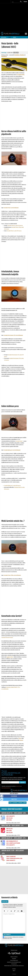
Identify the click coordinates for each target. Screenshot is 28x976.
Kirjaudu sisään (5, 901)
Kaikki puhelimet (3, 37)
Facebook (14, 796)
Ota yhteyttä (14, 958)
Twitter (14, 799)
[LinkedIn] (18, 52)
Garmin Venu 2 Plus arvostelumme (12, 575)
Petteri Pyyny (3, 52)
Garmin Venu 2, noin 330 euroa (14, 230)
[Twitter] (16, 52)
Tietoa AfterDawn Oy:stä (14, 960)
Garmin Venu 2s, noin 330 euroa (15, 225)
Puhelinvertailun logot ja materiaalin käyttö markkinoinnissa (14, 965)
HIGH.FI (14, 970)
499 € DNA (9, 820)
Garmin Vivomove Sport (7, 637)
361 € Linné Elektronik (13, 843)
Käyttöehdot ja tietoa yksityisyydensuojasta (14, 962)
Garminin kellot (20, 74)
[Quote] (11, 910)
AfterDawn (14, 968)
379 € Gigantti (10, 845)
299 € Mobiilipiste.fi (12, 841)
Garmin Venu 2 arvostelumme (11, 207)
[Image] (21, 910)
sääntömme (18, 786)
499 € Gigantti (10, 816)
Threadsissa (22, 55)
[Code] (18, 910)
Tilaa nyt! (22, 782)
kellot (10, 657)
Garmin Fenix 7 (19, 441)
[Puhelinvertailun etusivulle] (14, 945)
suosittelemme (15, 802)
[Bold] (4, 910)
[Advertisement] (14, 17)
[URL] (14, 910)
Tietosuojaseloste (14, 963)
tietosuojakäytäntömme (6, 787)
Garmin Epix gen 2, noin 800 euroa (12, 485)
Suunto (21, 740)
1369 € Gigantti (10, 860)
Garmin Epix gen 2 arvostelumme (12, 450)
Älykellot (14, 37)
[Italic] (7, 910)
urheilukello (20, 802)
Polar (20, 738)
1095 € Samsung (11, 856)
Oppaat (10, 37)
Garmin (10, 802)
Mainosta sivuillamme (14, 956)
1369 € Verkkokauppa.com (14, 858)
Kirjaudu (25, 1)
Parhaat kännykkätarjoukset (11, 809)
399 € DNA (9, 830)
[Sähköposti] (14, 52)
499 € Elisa (9, 818)
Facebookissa (16, 55)
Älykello (24, 802)
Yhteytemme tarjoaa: (14, 950)
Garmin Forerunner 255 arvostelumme (13, 335)
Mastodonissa (4, 56)
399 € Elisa (9, 828)
